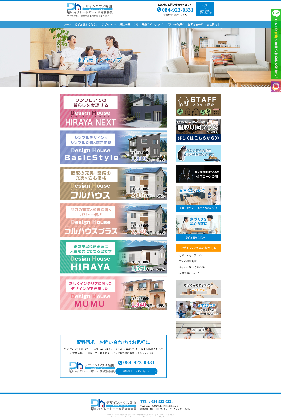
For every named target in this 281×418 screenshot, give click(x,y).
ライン (276, 44)
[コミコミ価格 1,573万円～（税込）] (113, 274)
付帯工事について (189, 273)
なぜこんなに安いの (190, 255)
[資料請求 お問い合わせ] (205, 3)
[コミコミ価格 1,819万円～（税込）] (113, 165)
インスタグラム (276, 86)
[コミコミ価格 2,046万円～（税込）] (113, 201)
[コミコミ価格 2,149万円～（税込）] (113, 238)
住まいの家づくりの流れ (193, 267)
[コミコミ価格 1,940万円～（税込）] (113, 311)
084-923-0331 (178, 10)
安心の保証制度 (188, 261)
